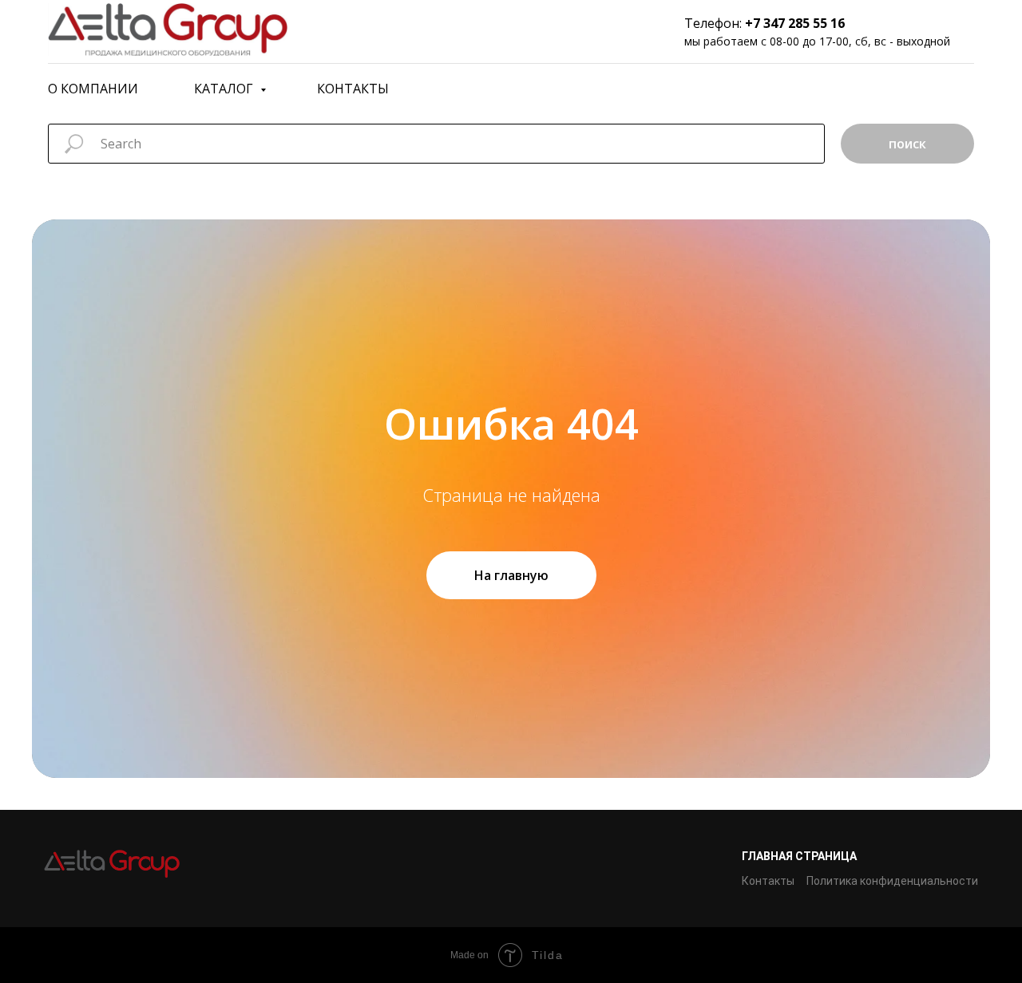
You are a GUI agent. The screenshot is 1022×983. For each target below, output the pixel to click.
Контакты (353, 88)
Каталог (225, 88)
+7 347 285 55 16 (795, 23)
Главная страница (799, 856)
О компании (93, 88)
